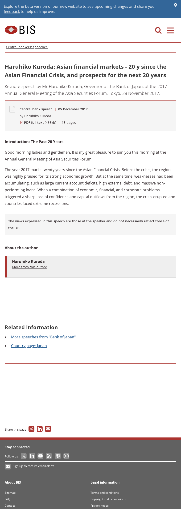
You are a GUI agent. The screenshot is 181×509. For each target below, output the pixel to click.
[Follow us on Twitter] (23, 456)
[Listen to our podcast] (57, 456)
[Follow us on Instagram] (66, 456)
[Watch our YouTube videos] (40, 456)
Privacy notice (99, 506)
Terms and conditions (104, 493)
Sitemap (10, 493)
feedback (12, 11)
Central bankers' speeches (27, 47)
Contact (10, 506)
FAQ (7, 499)
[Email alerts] (7, 466)
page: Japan (29, 345)
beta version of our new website (53, 6)
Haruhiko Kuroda (37, 116)
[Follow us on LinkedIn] (32, 456)
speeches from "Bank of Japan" (43, 337)
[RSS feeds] (49, 456)
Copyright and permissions (108, 499)
